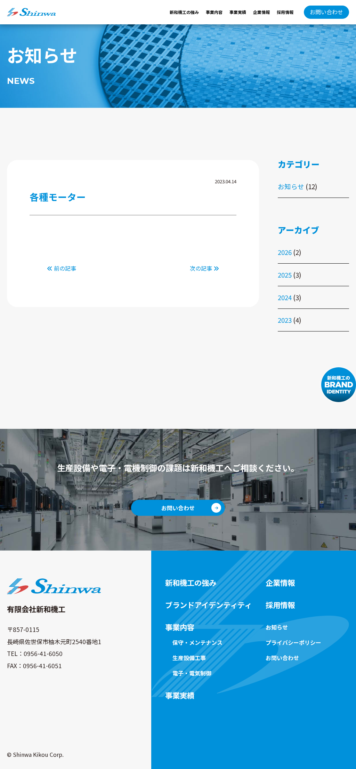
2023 (285, 320)
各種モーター (58, 196)
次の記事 (201, 268)
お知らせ (291, 186)
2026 (285, 252)
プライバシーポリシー (293, 642)
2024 (285, 297)
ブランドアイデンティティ (208, 605)
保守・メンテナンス (197, 642)
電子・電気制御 (191, 673)
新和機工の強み (184, 12)
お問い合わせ (326, 12)
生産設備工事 (189, 658)
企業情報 (261, 12)
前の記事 (64, 268)
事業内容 (214, 12)
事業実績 (237, 12)
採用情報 (285, 12)
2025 (285, 274)
